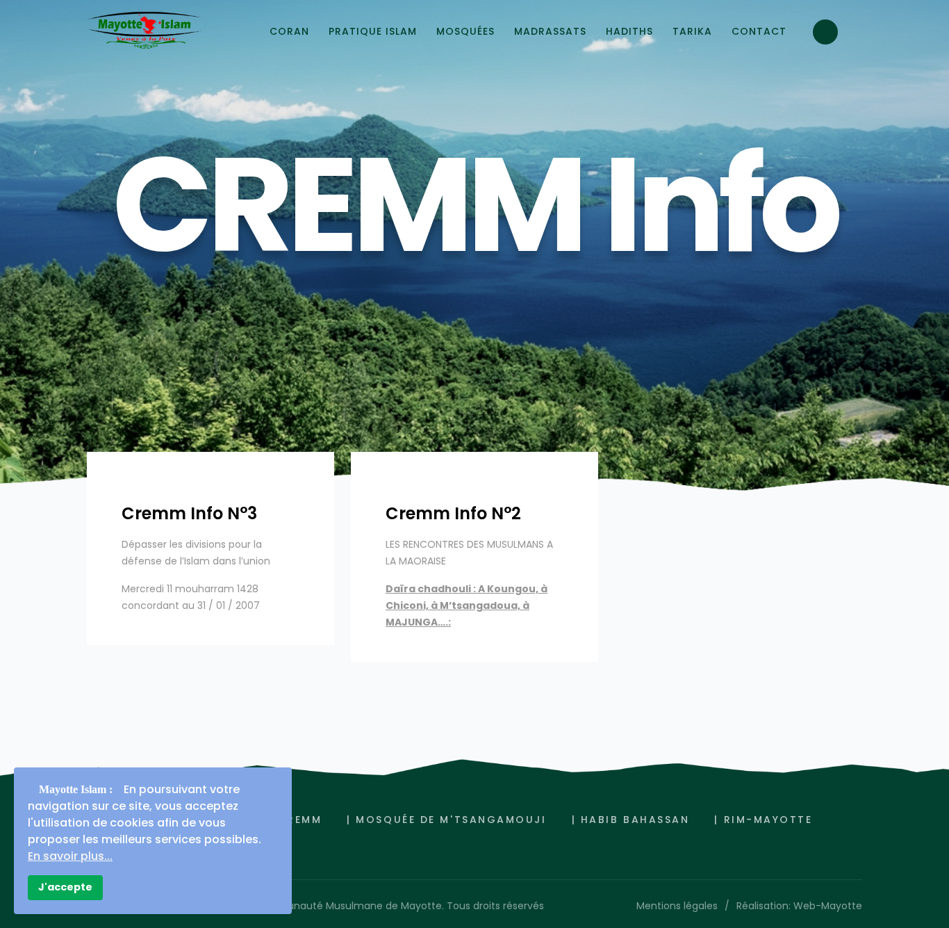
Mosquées (465, 31)
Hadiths (629, 31)
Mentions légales (677, 906)
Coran (289, 31)
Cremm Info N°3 (189, 513)
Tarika (692, 31)
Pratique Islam (373, 31)
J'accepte (65, 887)
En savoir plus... (70, 856)
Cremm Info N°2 (453, 513)
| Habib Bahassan (631, 819)
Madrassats (550, 31)
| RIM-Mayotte (763, 819)
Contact (759, 31)
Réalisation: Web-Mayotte (799, 906)
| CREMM (295, 819)
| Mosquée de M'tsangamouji (446, 819)
